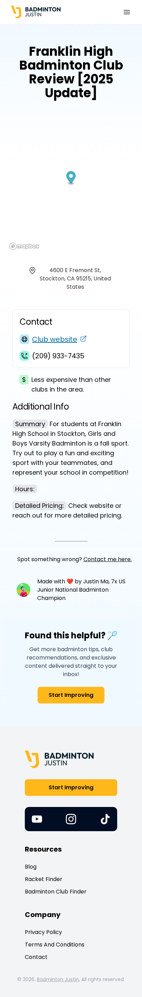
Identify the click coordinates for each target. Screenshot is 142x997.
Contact (36, 957)
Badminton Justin (58, 979)
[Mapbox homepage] (24, 246)
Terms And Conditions (54, 945)
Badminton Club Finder (56, 892)
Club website (54, 339)
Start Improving (71, 695)
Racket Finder (43, 879)
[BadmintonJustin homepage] (36, 12)
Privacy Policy (43, 932)
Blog (31, 867)
